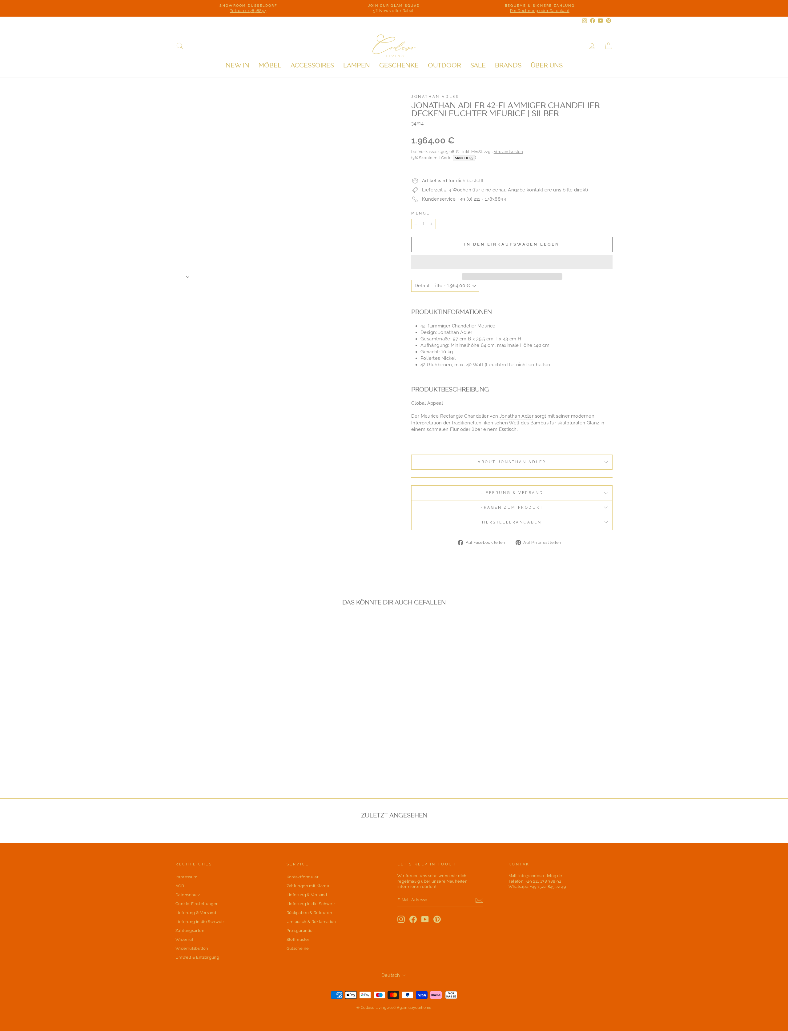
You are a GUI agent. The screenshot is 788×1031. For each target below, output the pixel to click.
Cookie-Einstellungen (197, 903)
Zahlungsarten (189, 930)
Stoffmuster (298, 939)
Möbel (270, 65)
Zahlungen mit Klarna (308, 886)
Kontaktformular (303, 877)
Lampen (356, 65)
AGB (179, 886)
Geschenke (399, 65)
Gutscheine (298, 948)
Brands (508, 65)
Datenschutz (187, 895)
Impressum (186, 877)
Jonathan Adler (435, 96)
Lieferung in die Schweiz (199, 921)
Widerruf (184, 939)
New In (237, 65)
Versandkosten (508, 151)
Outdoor (444, 65)
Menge (420, 213)
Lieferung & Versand (511, 493)
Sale (478, 65)
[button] (512, 262)
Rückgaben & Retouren (309, 912)
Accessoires (312, 65)
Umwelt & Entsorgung (197, 957)
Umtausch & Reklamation (311, 921)
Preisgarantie (300, 930)
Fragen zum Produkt (511, 507)
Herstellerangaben (511, 522)
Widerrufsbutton (191, 948)
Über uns (547, 65)
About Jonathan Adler (512, 462)
